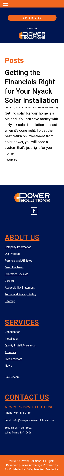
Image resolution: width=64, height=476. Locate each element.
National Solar (31, 107)
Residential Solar (45, 107)
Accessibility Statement (19, 287)
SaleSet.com (12, 377)
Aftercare (10, 352)
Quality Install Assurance (20, 345)
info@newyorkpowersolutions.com (33, 420)
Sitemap (10, 301)
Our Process (12, 254)
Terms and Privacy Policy (20, 294)
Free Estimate (13, 359)
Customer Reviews (16, 274)
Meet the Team (14, 267)
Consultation (12, 332)
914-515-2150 (32, 17)
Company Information (18, 247)
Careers (10, 280)
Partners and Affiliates (18, 260)
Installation (11, 338)
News (8, 365)
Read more (11, 159)
